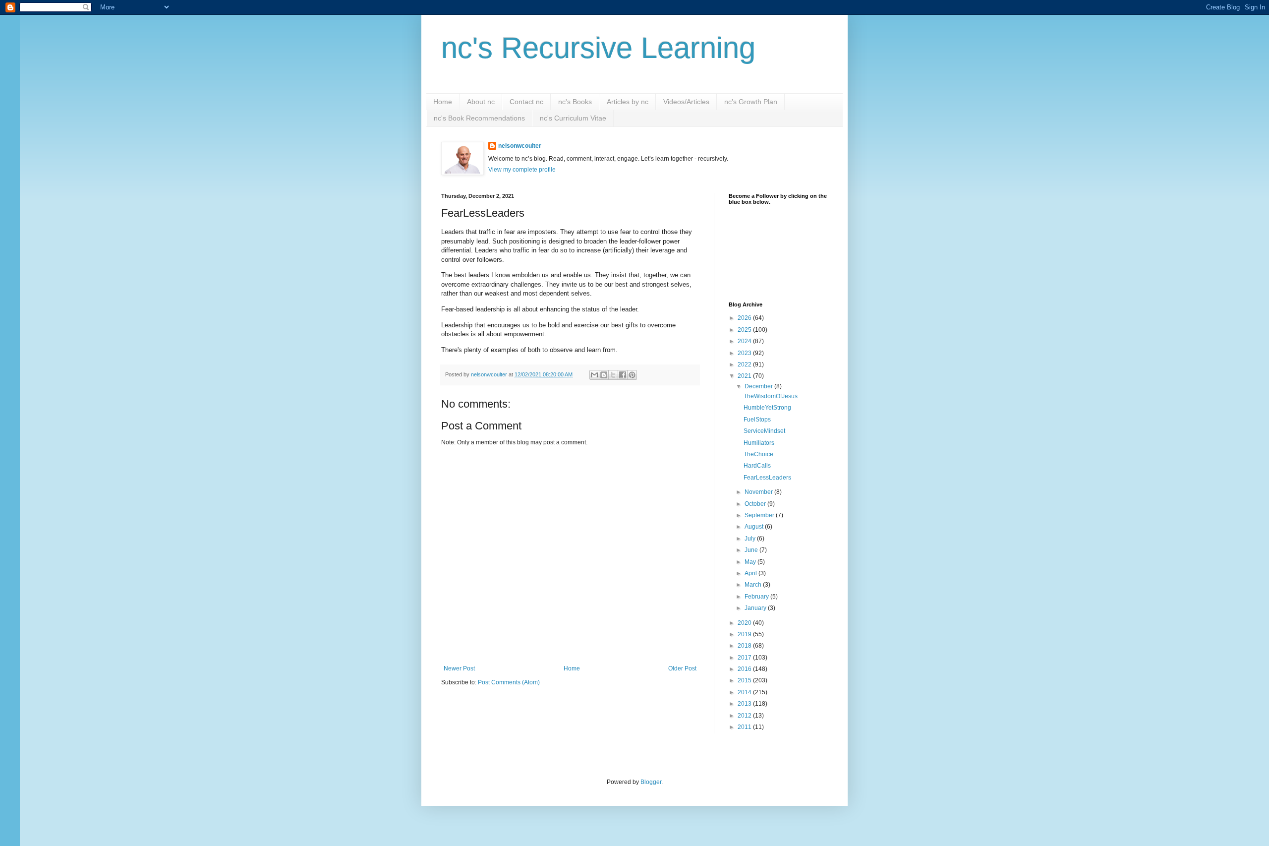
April (751, 573)
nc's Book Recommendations (479, 118)
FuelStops (757, 419)
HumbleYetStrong (767, 407)
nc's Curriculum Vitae (573, 118)
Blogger (650, 782)
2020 (745, 622)
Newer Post (459, 668)
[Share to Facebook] (623, 375)
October (756, 503)
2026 (745, 317)
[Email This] (594, 375)
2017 (745, 657)
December (759, 386)
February (757, 596)
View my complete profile (522, 169)
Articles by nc (627, 102)
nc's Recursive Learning (598, 47)
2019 (745, 634)
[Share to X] (613, 375)
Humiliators (759, 442)
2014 (745, 692)
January (756, 607)
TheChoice (758, 454)
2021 (745, 375)
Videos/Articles (686, 102)
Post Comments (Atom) (509, 682)
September (760, 515)
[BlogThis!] (604, 375)
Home (442, 102)
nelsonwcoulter (519, 145)
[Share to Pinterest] (632, 375)
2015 (745, 680)
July (751, 538)
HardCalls (757, 465)
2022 (745, 364)
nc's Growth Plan (750, 102)
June (752, 549)
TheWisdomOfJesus (771, 396)
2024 (745, 341)
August (755, 526)
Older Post (682, 668)
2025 (745, 329)
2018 (745, 645)
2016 (745, 668)
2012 (745, 715)
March (754, 584)
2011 (745, 727)
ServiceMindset (764, 430)
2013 (745, 703)
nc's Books (575, 102)
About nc (481, 102)
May (751, 561)
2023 (745, 353)
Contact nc (526, 102)
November (759, 491)
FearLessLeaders (767, 477)
